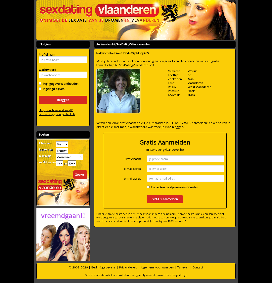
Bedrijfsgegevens (103, 267)
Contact (198, 267)
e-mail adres (132, 169)
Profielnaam (132, 159)
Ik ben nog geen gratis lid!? (57, 114)
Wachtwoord (46, 70)
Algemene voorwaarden (157, 267)
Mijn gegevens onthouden (59, 83)
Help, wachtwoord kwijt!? (56, 110)
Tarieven (183, 267)
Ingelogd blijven (53, 89)
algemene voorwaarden (184, 187)
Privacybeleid (128, 267)
